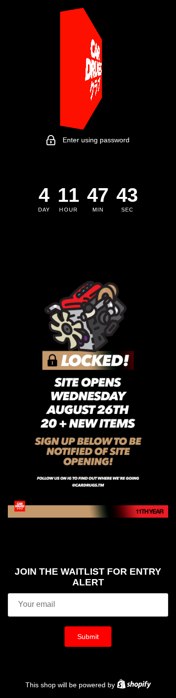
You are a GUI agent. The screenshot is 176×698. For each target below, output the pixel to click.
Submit (88, 636)
